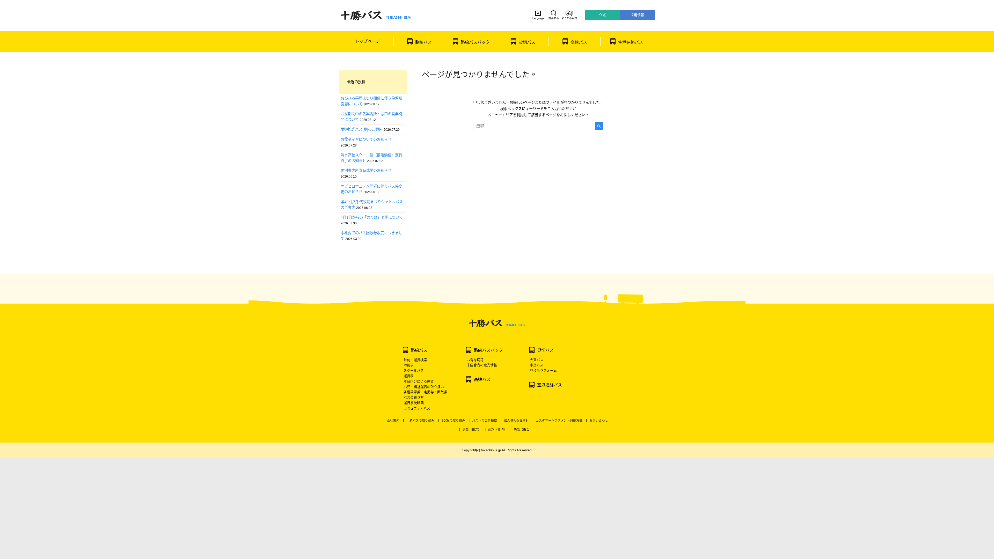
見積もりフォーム (543, 370)
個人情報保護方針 (516, 420)
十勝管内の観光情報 (482, 365)
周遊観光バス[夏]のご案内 (362, 129)
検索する (554, 18)
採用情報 (637, 15)
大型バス (536, 360)
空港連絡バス (630, 42)
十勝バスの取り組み (420, 420)
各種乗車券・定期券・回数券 (425, 392)
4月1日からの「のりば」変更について (372, 217)
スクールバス (414, 370)
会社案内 (393, 420)
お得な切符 (475, 360)
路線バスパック (475, 42)
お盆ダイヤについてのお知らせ (366, 139)
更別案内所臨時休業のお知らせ (366, 170)
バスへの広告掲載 (484, 420)
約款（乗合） (523, 429)
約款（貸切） (497, 429)
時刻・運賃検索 (415, 360)
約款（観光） (472, 429)
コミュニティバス (417, 408)
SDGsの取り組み (453, 420)
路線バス (423, 42)
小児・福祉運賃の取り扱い (424, 387)
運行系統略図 (414, 403)
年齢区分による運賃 (419, 381)
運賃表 (409, 376)
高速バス (579, 42)
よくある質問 (569, 18)
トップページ (367, 41)
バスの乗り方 (414, 397)
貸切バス (527, 42)
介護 (602, 15)
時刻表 (409, 365)
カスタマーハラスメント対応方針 (559, 420)
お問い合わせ (598, 420)
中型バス (536, 365)
